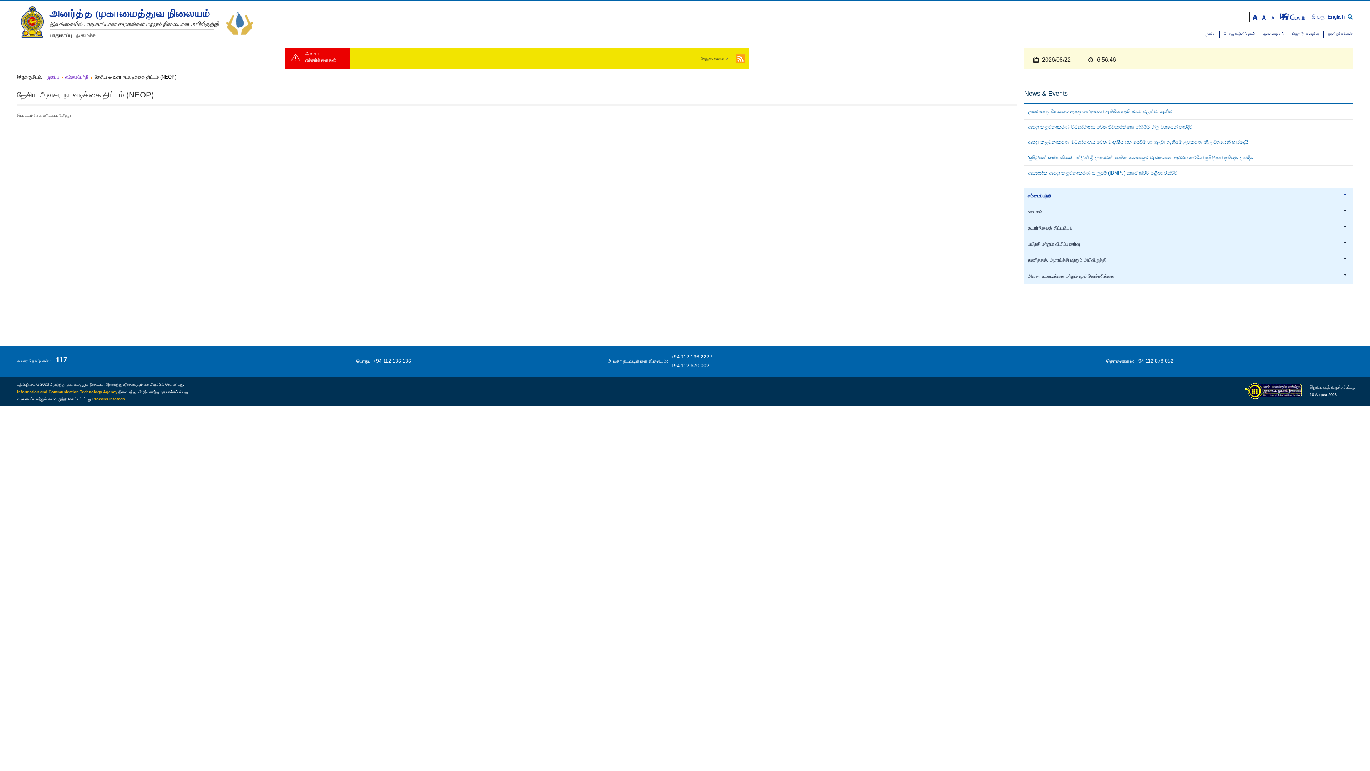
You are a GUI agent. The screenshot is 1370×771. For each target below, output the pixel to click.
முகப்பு (1210, 34)
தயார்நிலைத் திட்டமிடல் (1050, 228)
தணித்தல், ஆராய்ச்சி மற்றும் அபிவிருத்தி (1067, 260)
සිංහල (1319, 17)
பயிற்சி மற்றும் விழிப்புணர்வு (1054, 244)
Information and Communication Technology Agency (67, 392)
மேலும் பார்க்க (712, 58)
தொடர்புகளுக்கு (1305, 34)
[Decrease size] (1273, 17)
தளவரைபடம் (1273, 34)
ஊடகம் (1035, 212)
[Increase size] (1255, 17)
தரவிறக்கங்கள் (1340, 34)
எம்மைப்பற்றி (1039, 195)
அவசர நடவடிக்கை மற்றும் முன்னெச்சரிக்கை (1071, 276)
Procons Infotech (108, 399)
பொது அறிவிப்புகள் (1239, 34)
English (1336, 17)
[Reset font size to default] (1264, 17)
